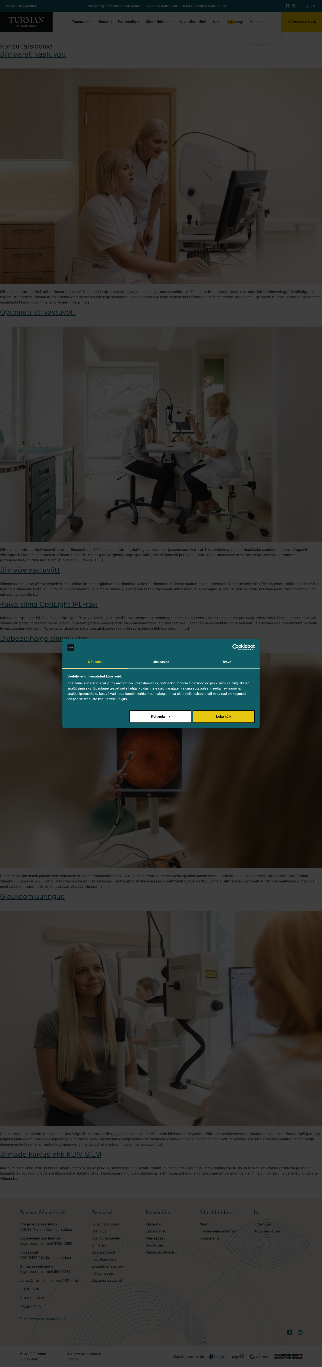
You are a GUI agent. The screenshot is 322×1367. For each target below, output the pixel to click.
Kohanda (158, 716)
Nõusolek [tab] (95, 662)
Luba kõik (223, 716)
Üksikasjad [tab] (161, 662)
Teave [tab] (226, 662)
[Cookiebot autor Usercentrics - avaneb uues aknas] (235, 647)
